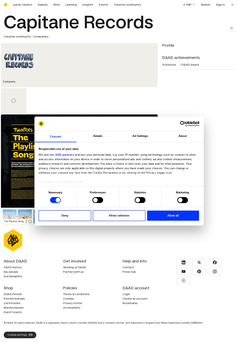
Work (56, 4)
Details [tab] (98, 136)
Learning (71, 4)
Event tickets (13, 312)
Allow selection (119, 215)
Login (126, 294)
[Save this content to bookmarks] (231, 28)
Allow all (173, 215)
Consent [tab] (55, 136)
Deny (65, 215)
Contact (128, 267)
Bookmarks (130, 303)
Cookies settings (17, 335)
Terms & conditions (76, 294)
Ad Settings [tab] (140, 136)
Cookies (68, 298)
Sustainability (13, 276)
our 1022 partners (61, 154)
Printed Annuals (14, 298)
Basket (206, 4)
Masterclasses (14, 307)
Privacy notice (72, 303)
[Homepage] (6, 5)
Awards (43, 4)
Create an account (135, 298)
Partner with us (73, 271)
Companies (41, 36)
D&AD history (13, 267)
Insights (87, 4)
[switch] (97, 200)
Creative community (127, 4)
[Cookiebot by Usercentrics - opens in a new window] (183, 123)
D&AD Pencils (13, 294)
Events (103, 4)
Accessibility (72, 307)
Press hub (129, 271)
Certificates (12, 303)
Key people (11, 271)
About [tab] (182, 136)
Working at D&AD (74, 267)
